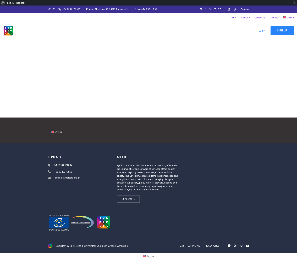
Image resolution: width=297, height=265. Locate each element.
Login (234, 9)
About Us (245, 18)
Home (233, 18)
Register (245, 9)
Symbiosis (122, 245)
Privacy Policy (211, 245)
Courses (274, 18)
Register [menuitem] (20, 2)
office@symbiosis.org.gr (67, 177)
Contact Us (260, 18)
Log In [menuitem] (10, 2)
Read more (128, 199)
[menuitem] (3, 3)
